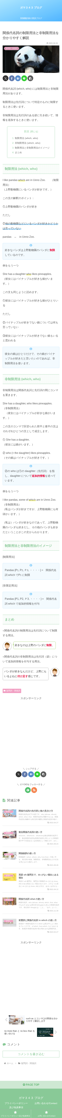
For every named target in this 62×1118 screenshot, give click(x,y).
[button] (30, 78)
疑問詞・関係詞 (13, 691)
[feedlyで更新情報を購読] (28, 790)
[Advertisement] (31, 732)
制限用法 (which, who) (26, 138)
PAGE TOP (32, 1084)
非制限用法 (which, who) (27, 143)
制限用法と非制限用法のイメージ (32, 147)
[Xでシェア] (5, 78)
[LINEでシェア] (24, 78)
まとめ (18, 152)
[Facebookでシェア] (12, 78)
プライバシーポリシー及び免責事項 (16, 1105)
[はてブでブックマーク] (18, 78)
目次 (26, 131)
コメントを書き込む (31, 1054)
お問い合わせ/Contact (46, 1103)
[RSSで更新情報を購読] (34, 790)
